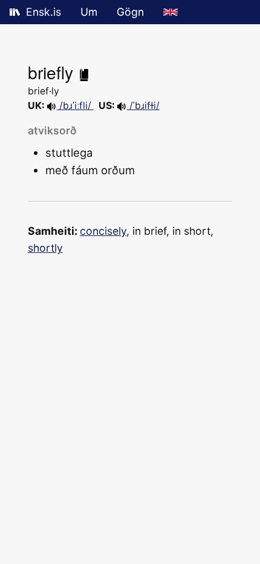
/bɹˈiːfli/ (75, 105)
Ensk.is (43, 11)
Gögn (130, 11)
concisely (103, 231)
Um (88, 11)
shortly (45, 247)
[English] (170, 12)
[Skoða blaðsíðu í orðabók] (84, 72)
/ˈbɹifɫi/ (143, 105)
